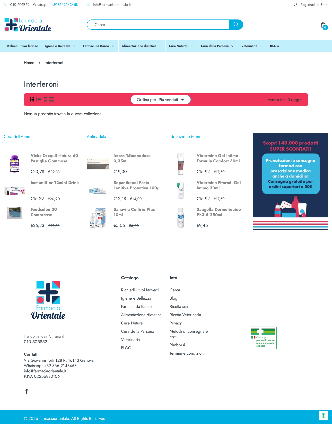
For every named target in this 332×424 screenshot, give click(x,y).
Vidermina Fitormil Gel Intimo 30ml (219, 185)
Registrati (307, 4)
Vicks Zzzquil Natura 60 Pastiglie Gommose (54, 158)
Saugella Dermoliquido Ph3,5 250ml (219, 212)
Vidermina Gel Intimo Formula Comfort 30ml (218, 158)
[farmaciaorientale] (28, 24)
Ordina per (146, 99)
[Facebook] (26, 391)
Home (29, 62)
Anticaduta (96, 136)
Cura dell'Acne (17, 136)
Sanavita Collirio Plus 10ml (134, 212)
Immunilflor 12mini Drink (55, 182)
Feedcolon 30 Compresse (44, 212)
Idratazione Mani (185, 136)
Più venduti (168, 99)
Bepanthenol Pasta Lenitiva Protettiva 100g (136, 185)
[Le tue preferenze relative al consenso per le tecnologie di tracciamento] (323, 415)
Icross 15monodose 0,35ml (132, 158)
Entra (324, 4)
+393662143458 (64, 4)
